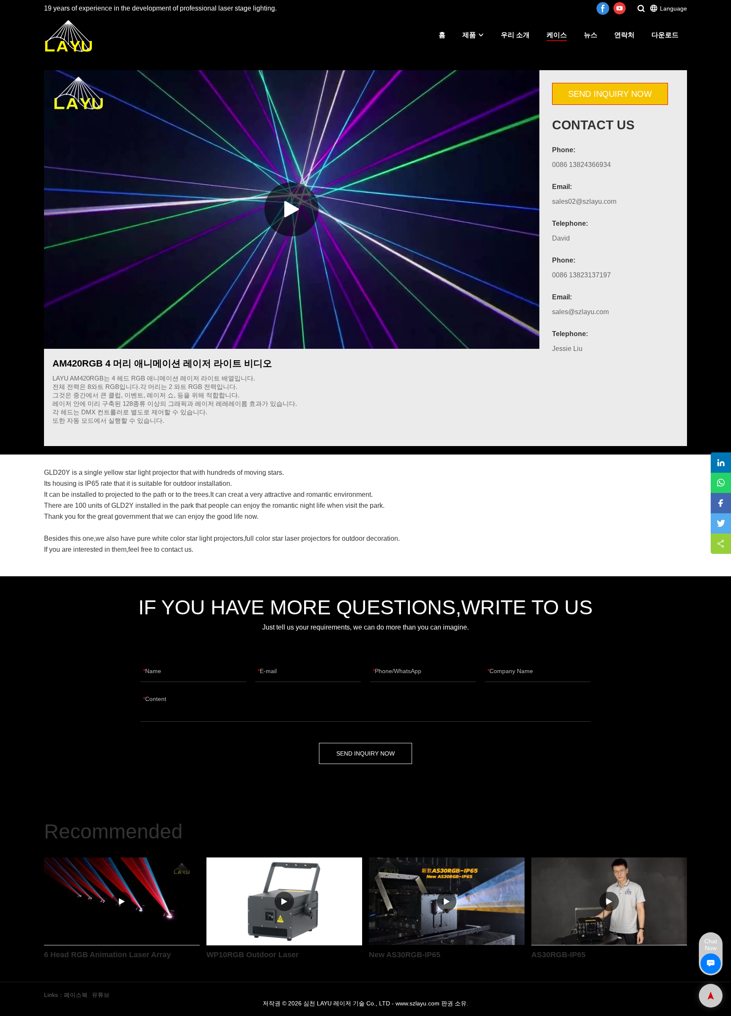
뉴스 (590, 34)
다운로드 (665, 34)
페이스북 (76, 994)
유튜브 (101, 994)
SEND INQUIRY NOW (610, 94)
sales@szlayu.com (580, 311)
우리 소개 (515, 34)
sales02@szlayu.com (584, 201)
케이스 (557, 34)
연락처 (624, 34)
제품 (469, 34)
